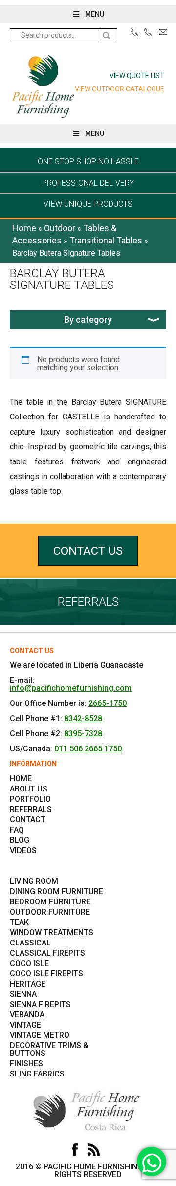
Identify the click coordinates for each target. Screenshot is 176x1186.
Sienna (23, 994)
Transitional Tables (105, 240)
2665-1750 (107, 703)
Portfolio (30, 799)
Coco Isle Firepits (46, 973)
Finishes (26, 1063)
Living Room (34, 881)
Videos (23, 850)
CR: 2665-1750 (137, 32)
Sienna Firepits (40, 1004)
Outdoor (59, 228)
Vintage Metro (39, 1035)
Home (24, 228)
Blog (19, 840)
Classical (30, 942)
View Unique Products (88, 204)
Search (107, 35)
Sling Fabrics (37, 1073)
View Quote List (137, 76)
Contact (27, 819)
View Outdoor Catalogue (119, 89)
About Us (28, 788)
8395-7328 (83, 733)
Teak (19, 922)
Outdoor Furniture (50, 912)
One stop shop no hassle (88, 161)
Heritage (27, 983)
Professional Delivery (88, 183)
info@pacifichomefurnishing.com (165, 34)
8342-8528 (83, 718)
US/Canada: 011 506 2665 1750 (150, 32)
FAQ (17, 830)
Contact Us (88, 551)
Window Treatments (51, 932)
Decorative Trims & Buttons (49, 1049)
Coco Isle (29, 963)
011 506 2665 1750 (88, 748)
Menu (94, 14)
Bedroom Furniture (50, 901)
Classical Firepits (47, 953)
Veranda (27, 1014)
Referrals (31, 809)
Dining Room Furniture (56, 891)
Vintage (25, 1025)
